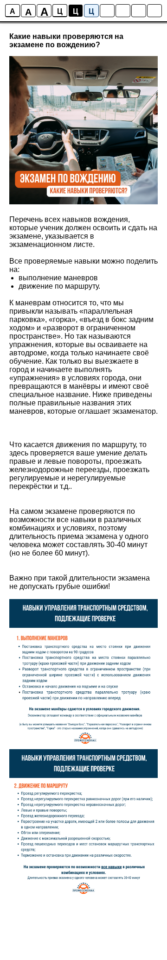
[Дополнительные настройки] (138, 10)
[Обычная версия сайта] (154, 10)
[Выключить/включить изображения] (107, 10)
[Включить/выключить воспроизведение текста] (123, 10)
